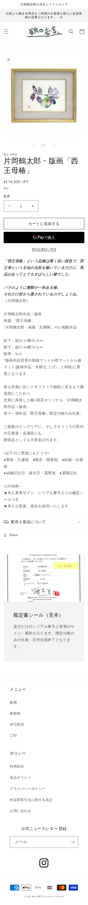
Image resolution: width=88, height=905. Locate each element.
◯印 (13, 735)
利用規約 (17, 766)
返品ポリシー (20, 777)
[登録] (72, 842)
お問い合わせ (20, 811)
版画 (13, 702)
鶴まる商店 (37, 896)
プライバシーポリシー (27, 789)
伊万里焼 (17, 724)
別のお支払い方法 (44, 249)
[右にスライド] (54, 145)
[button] (6, 31)
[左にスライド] (33, 145)
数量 (7, 196)
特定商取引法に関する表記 (31, 800)
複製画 (15, 713)
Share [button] (13, 535)
